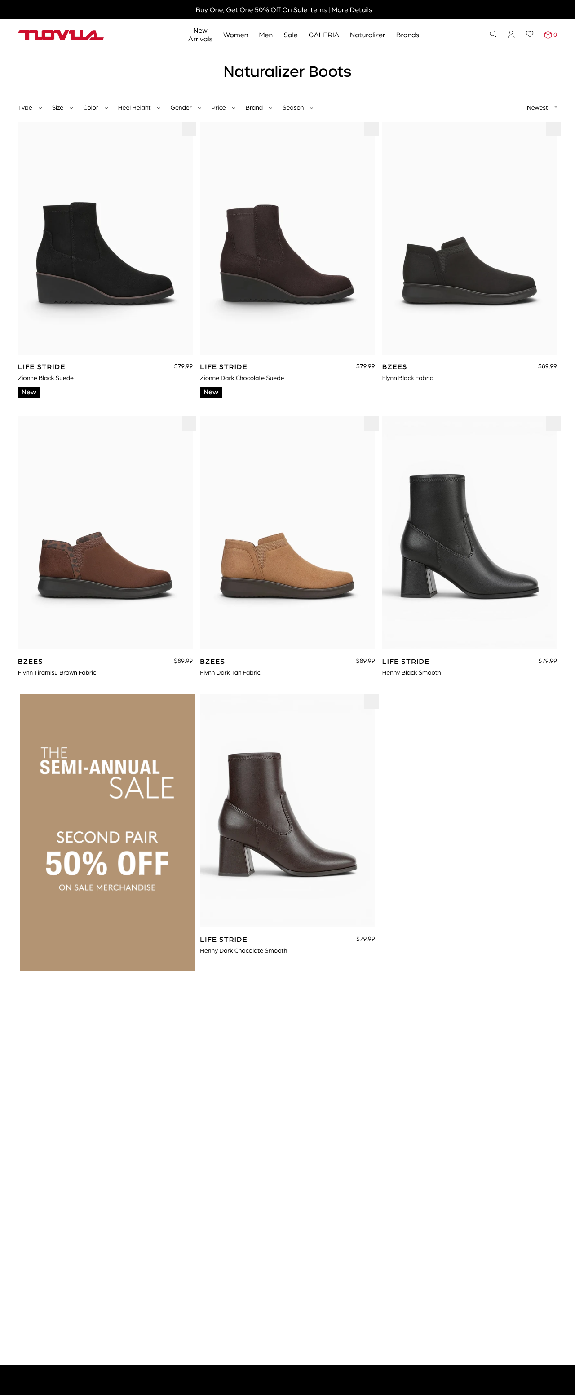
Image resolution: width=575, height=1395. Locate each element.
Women (235, 34)
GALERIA (324, 34)
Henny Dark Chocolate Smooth (243, 950)
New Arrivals (200, 34)
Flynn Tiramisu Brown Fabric (57, 672)
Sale (290, 34)
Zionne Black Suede (46, 377)
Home (26, 62)
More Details (352, 9)
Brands (407, 34)
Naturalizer (367, 34)
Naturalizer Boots (68, 62)
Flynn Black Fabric (407, 377)
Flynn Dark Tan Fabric (230, 672)
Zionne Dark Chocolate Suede (242, 377)
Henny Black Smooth (411, 672)
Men (266, 34)
